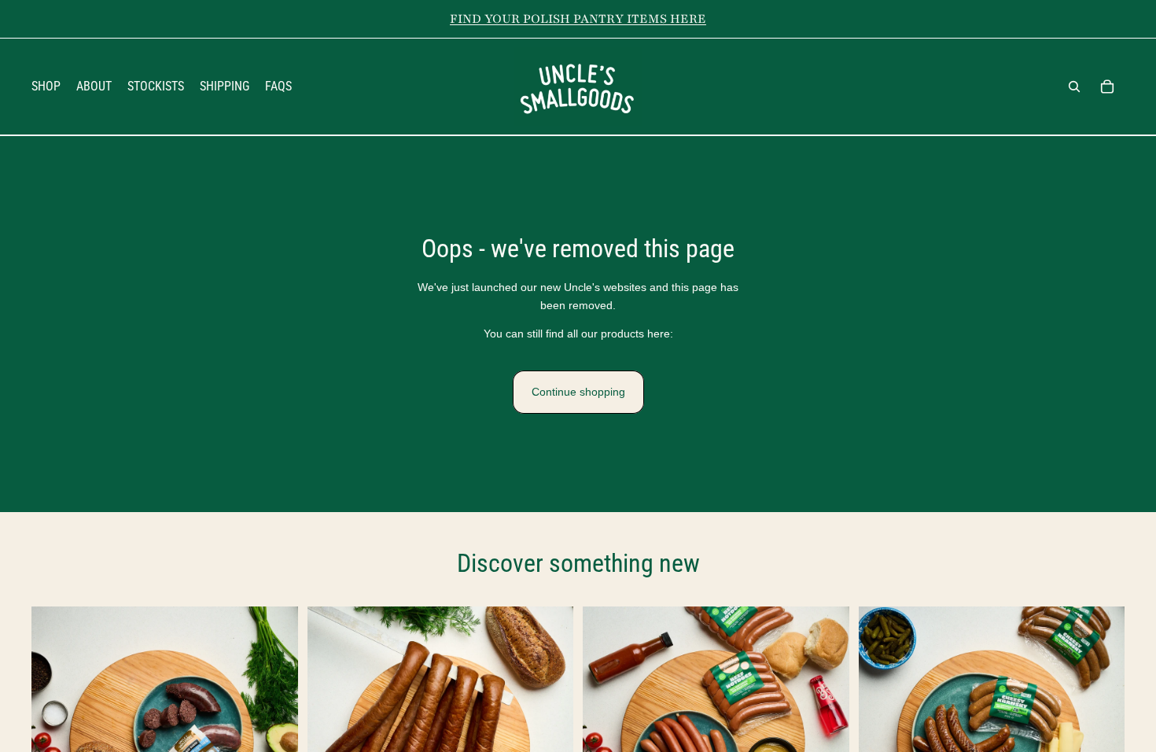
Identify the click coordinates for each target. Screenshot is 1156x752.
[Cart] (1107, 86)
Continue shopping (578, 391)
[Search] (1074, 86)
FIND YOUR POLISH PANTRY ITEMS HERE (578, 19)
